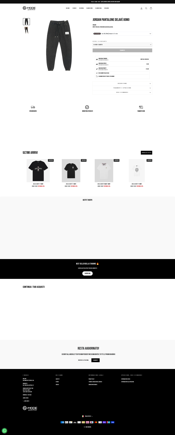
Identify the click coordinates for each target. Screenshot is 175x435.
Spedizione (102, 27)
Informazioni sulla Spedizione (127, 382)
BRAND (106, 8)
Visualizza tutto (146, 152)
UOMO (75, 8)
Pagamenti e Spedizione (122, 88)
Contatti (58, 379)
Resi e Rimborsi (122, 92)
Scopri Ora (87, 273)
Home (68, 8)
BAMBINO (90, 8)
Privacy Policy (91, 379)
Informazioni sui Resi (125, 379)
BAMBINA (99, 8)
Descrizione (122, 83)
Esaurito (122, 50)
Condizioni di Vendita (93, 384)
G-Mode (57, 382)
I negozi (57, 384)
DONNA (81, 8)
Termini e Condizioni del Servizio (95, 382)
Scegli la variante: (100, 41)
